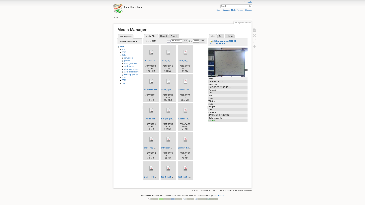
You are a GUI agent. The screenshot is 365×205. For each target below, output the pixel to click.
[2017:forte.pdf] (151, 110)
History (230, 36)
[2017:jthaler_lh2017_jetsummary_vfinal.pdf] (151, 168)
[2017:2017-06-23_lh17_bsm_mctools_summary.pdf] (151, 52)
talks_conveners (131, 69)
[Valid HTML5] (188, 199)
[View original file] (228, 62)
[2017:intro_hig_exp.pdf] (151, 139)
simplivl (211, 120)
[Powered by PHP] (176, 199)
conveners (128, 58)
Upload (163, 36)
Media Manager (237, 10)
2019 (124, 77)
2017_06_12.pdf (169, 61)
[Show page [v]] (254, 30)
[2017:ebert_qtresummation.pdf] (168, 81)
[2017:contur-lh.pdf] (151, 81)
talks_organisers (131, 72)
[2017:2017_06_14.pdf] (185, 52)
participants (129, 66)
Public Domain (218, 196)
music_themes (130, 63)
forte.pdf (150, 119)
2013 (124, 49)
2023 (124, 80)
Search (250, 6)
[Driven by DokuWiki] (212, 199)
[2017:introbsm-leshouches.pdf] (168, 139)
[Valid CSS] (200, 199)
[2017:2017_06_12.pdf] (168, 52)
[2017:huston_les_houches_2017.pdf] (185, 110)
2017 (124, 55)
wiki (123, 83)
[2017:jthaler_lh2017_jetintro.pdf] (185, 139)
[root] (122, 47)
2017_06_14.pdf (186, 61)
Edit (221, 36)
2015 (124, 52)
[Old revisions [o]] (254, 35)
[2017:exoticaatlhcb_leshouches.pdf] (185, 81)
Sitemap (248, 10)
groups (127, 61)
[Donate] (165, 199)
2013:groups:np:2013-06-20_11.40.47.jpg (223, 42)
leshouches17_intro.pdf (190, 177)
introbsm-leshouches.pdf (173, 148)
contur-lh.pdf (150, 90)
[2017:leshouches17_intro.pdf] (185, 168)
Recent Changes (223, 10)
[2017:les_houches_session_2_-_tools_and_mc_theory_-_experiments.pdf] (168, 168)
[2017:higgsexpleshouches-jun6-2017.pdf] (168, 110)
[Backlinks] (254, 41)
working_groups (131, 74)
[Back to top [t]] (254, 46)
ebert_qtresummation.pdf (173, 90)
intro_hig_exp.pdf (153, 148)
